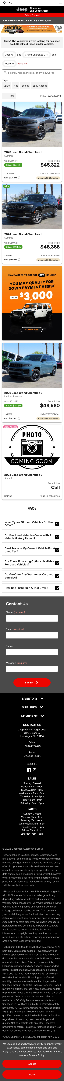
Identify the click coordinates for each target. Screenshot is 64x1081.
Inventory (29, 698)
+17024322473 (32, 746)
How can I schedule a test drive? (26, 587)
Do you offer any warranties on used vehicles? (29, 576)
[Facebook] (28, 770)
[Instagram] (34, 770)
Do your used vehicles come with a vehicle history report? (28, 537)
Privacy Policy (37, 1055)
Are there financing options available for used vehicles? (29, 563)
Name (15, 612)
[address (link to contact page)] (4, 3)
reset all (22, 63)
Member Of (29, 716)
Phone (9, 646)
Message (17, 662)
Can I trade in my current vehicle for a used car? (30, 550)
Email (15, 629)
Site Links (29, 707)
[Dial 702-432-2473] (10, 3)
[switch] (60, 3)
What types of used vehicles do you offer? (29, 524)
